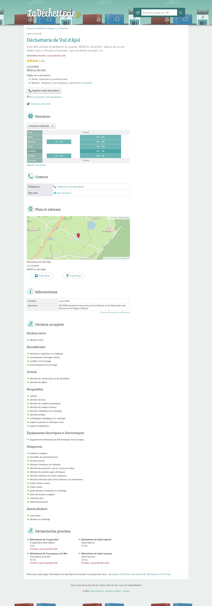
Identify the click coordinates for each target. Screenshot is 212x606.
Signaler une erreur (36, 165)
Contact (126, 591)
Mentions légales (113, 591)
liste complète (84, 83)
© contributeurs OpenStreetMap (118, 217)
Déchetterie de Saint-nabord (96, 539)
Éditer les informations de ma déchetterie (115, 312)
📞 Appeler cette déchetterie (44, 90)
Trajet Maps (75, 276)
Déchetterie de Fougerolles (44, 539)
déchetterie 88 (138, 574)
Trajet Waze (44, 276)
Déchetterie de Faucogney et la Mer (49, 553)
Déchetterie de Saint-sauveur (96, 553)
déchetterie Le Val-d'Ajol (159, 574)
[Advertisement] (159, 54)
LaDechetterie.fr (61, 12)
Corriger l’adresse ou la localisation (116, 258)
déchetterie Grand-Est (119, 574)
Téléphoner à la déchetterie (70, 187)
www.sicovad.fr (64, 193)
